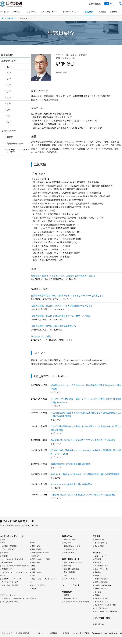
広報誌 (97, 595)
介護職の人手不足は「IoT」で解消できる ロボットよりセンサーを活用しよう (67, 295)
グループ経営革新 (8, 549)
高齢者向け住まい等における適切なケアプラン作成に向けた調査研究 (83, 440)
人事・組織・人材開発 (10, 585)
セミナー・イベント (71, 12)
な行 (9, 91)
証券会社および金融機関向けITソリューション (19, 598)
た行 (9, 85)
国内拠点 (98, 572)
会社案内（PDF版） (102, 598)
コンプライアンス (101, 608)
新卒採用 (98, 539)
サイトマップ (7, 633)
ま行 (9, 104)
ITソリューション (7, 595)
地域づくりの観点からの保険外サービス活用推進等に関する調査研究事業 (85, 474)
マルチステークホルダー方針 (105, 605)
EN (111, 3)
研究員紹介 (89, 12)
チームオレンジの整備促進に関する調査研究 (71, 484)
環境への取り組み (101, 582)
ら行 (9, 116)
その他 (34, 588)
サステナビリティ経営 (10, 582)
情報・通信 (36, 562)
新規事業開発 (7, 562)
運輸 (33, 566)
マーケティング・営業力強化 (12, 559)
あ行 (9, 67)
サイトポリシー (39, 633)
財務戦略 (5, 552)
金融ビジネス (36, 572)
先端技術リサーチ (70, 549)
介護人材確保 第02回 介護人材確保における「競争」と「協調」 (62, 316)
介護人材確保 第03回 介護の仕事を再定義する (53, 326)
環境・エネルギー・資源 (41, 559)
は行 (9, 97)
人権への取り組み (101, 588)
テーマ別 (67, 566)
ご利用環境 (53, 633)
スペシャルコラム (70, 579)
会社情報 (113, 12)
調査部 (10, 137)
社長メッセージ (100, 556)
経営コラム (31, 12)
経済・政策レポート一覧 (73, 562)
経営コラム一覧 (70, 539)
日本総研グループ (101, 566)
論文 (65, 575)
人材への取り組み (101, 579)
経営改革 (5, 556)
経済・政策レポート (49, 12)
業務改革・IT (7, 569)
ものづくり (36, 556)
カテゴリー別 (69, 552)
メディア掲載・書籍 (101, 618)
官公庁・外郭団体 (38, 585)
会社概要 (98, 559)
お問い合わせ (95, 4)
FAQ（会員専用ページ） (11, 602)
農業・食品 (36, 546)
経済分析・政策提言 (71, 569)
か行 (9, 73)
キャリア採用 (99, 543)
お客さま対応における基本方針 (106, 611)
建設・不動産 (36, 549)
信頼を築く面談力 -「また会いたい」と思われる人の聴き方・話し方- (63, 275)
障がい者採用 (99, 546)
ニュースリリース (101, 569)
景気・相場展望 (70, 572)
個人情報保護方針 (22, 633)
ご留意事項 (65, 633)
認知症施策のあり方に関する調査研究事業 (70, 464)
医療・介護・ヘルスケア (41, 552)
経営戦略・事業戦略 (9, 546)
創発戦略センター (15, 143)
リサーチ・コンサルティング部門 (18, 150)
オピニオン (68, 543)
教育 (33, 575)
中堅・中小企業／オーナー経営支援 (15, 566)
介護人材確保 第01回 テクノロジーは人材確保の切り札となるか (62, 306)
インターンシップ (101, 602)
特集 (3, 539)
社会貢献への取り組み (103, 585)
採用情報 (102, 12)
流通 (33, 569)
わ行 (9, 122)
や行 (9, 110)
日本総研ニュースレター (73, 546)
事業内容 (98, 562)
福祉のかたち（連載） (41, 336)
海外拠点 (98, 575)
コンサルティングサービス (10, 12)
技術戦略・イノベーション (12, 579)
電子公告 (98, 592)
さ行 (9, 79)
